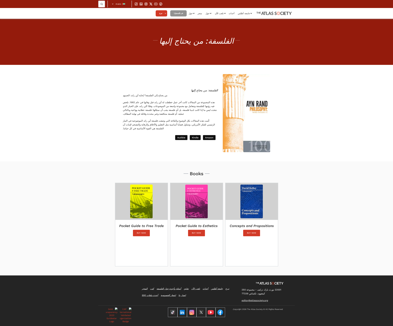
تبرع (160, 13)
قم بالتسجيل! (178, 13)
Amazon (209, 137)
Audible (181, 137)
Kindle (195, 137)
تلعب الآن (219, 13)
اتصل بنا (182, 295)
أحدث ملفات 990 (150, 295)
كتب (152, 288)
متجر (200, 13)
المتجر (145, 288)
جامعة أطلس (244, 13)
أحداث (231, 13)
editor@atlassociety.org (255, 300)
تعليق (186, 288)
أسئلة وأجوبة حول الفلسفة (169, 288)
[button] (119, 4)
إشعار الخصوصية (168, 295)
